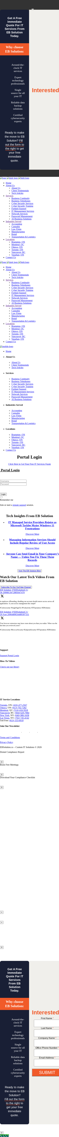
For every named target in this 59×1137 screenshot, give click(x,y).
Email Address (47, 1058)
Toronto (3, 705)
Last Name (47, 1028)
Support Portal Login (9, 655)
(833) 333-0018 (16, 720)
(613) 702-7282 (19, 707)
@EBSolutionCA (20, 590)
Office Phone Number (47, 1048)
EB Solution (5, 590)
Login (3, 494)
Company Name (47, 1038)
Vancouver (5, 713)
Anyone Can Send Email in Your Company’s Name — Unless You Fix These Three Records (32, 557)
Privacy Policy (6, 742)
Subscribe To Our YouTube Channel (16, 587)
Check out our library (9, 667)
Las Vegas (4, 718)
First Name (47, 1018)
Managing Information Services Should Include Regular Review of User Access (32, 541)
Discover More (32, 534)
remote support (19, 505)
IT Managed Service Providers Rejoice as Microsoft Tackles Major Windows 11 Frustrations (32, 525)
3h (12, 592)
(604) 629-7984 (22, 713)
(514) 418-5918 (21, 710)
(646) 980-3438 (22, 715)
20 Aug (14, 614)
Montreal (4, 710)
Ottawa (3, 707)
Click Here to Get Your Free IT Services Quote (29, 464)
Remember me (6, 500)
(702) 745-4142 (22, 718)
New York (4, 715)
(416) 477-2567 (20, 705)
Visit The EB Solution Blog (29, 571)
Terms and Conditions (10, 737)
